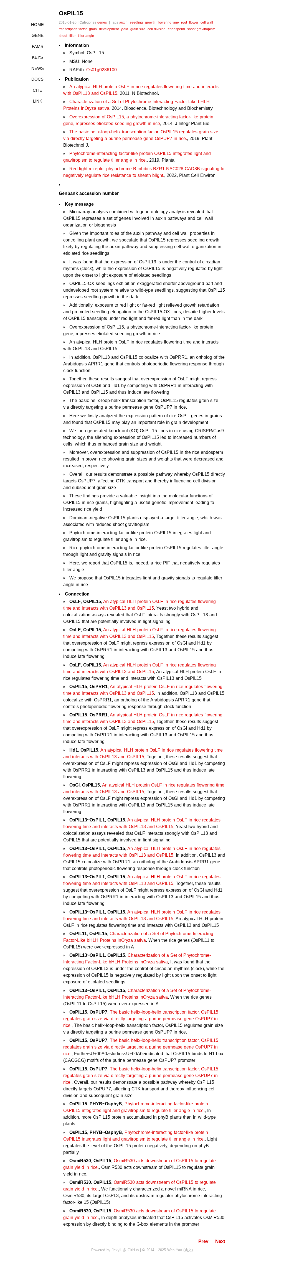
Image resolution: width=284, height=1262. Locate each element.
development (109, 29)
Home (37, 24)
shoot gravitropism (201, 29)
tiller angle (86, 36)
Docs (37, 79)
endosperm (176, 29)
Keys (37, 57)
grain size (137, 29)
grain (93, 29)
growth (150, 22)
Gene (38, 35)
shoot (63, 36)
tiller (72, 36)
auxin (123, 22)
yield (124, 29)
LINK (37, 101)
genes (102, 22)
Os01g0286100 (101, 69)
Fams (37, 46)
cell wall (207, 22)
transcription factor (73, 29)
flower (193, 22)
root (184, 22)
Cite (37, 90)
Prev (203, 1241)
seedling (136, 22)
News (37, 68)
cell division (157, 29)
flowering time (168, 22)
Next (220, 1241)
